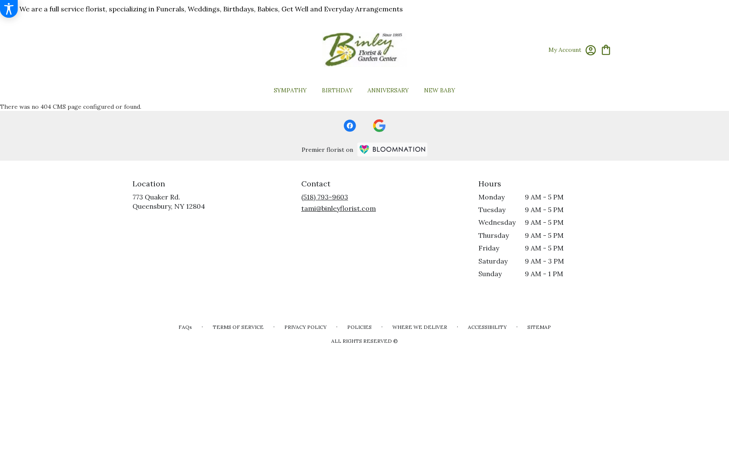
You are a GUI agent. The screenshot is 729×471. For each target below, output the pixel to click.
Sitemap (539, 327)
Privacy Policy (305, 327)
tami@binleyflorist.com (338, 208)
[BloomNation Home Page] (392, 149)
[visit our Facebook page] (349, 125)
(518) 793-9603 (324, 197)
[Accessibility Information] (9, 9)
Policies (359, 327)
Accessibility (487, 327)
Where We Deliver (419, 327)
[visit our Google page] (379, 125)
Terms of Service (238, 327)
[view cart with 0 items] (606, 49)
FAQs (185, 327)
